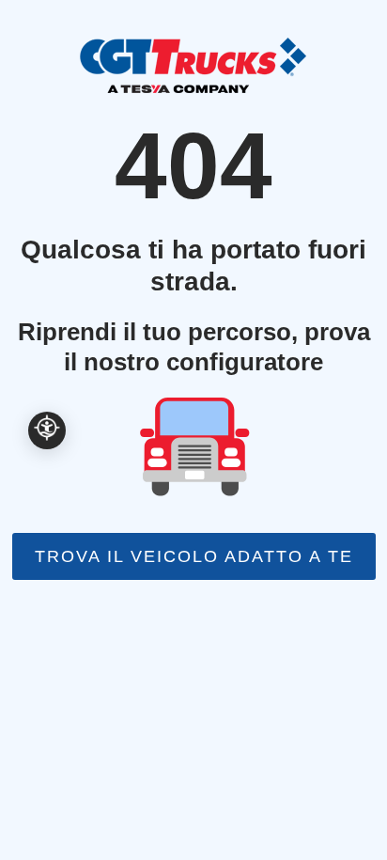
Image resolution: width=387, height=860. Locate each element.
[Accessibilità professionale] (47, 430)
